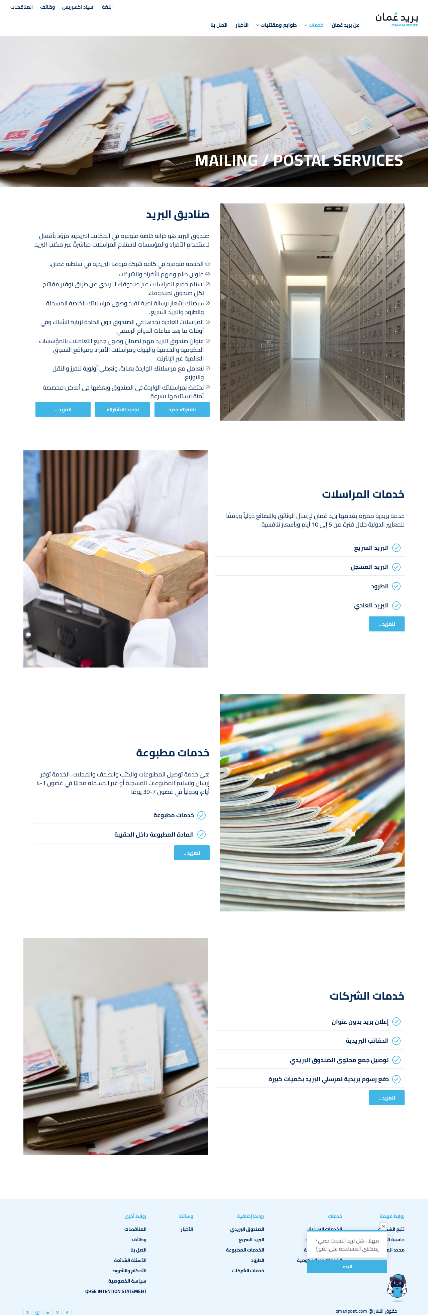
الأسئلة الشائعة (130, 1260)
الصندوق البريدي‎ (247, 1229)
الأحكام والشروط (129, 1271)
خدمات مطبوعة (173, 752)
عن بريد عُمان (346, 25)
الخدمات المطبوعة (245, 1250)
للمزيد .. (63, 409)
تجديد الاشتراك (123, 409)
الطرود (257, 1260)
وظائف (47, 7)
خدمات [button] (316, 25)
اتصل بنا (219, 25)
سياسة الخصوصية (127, 1281)
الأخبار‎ (242, 25)
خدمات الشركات (367, 996)
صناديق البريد (178, 214)
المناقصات (21, 7)
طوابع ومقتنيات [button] (278, 25)
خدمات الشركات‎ (248, 1271)
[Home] (397, 19)
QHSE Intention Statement (115, 1291)
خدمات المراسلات (363, 494)
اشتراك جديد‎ (182, 409)
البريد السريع (251, 1239)
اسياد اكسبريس (78, 7)
